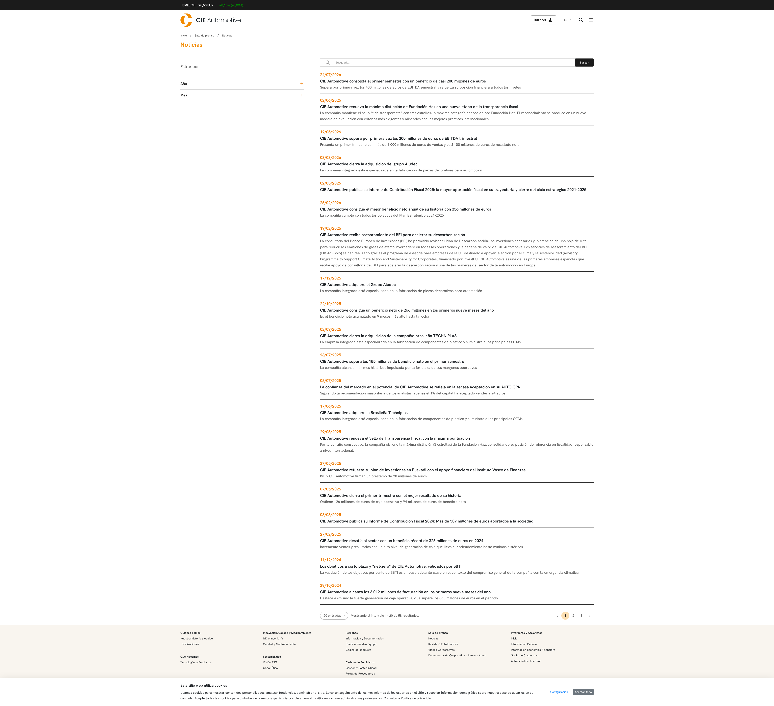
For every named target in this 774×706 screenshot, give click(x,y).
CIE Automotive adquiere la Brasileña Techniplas (364, 412)
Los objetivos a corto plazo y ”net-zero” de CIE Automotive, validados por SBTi (391, 566)
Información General (524, 644)
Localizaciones (189, 644)
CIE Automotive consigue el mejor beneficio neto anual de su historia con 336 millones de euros (405, 209)
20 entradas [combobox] (332, 615)
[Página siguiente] (590, 616)
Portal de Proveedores (360, 673)
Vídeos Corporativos (441, 650)
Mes (183, 95)
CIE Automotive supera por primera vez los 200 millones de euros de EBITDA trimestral (398, 138)
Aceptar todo (583, 692)
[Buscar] (584, 62)
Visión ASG (270, 662)
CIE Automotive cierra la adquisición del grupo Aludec (368, 164)
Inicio (183, 35)
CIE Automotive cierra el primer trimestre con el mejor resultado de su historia (390, 495)
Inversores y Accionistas (526, 633)
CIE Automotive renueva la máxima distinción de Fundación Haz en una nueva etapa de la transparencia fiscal (419, 106)
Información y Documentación (365, 638)
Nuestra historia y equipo (196, 638)
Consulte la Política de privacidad (408, 698)
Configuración (559, 692)
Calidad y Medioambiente (279, 644)
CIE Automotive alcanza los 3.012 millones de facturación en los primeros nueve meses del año (405, 591)
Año (183, 83)
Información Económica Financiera (533, 650)
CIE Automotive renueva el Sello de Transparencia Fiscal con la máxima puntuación (395, 438)
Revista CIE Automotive (443, 644)
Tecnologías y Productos (196, 662)
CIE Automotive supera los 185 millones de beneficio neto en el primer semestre (392, 361)
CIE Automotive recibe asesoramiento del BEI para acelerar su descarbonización (392, 234)
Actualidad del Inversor (526, 661)
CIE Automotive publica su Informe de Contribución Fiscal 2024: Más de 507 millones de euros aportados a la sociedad (427, 521)
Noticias (433, 638)
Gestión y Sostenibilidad (361, 668)
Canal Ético (270, 668)
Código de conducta (358, 650)
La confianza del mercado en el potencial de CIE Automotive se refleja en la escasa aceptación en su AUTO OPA (420, 387)
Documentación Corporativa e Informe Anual (457, 655)
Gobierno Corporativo (525, 655)
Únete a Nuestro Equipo (361, 644)
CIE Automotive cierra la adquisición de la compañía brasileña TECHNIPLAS (388, 335)
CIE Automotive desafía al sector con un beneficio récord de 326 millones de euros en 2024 (401, 540)
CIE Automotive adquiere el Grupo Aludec (358, 284)
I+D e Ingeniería (273, 638)
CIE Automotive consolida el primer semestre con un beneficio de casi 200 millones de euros (403, 81)
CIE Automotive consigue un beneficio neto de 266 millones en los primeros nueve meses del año (407, 310)
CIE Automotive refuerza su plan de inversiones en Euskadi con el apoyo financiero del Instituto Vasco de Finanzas (422, 469)
